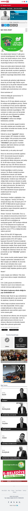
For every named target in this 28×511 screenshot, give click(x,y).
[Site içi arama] (19, 502)
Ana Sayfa (4, 490)
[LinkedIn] (8, 25)
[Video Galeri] (24, 1)
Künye (12, 490)
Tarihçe (24, 490)
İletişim (14, 492)
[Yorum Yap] (16, 25)
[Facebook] (2, 25)
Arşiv (9, 490)
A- (26, 31)
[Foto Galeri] (26, 1)
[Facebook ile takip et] (8, 502)
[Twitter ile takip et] (11, 502)
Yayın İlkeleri (18, 490)
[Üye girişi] (16, 502)
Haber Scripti (13, 505)
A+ (26, 29)
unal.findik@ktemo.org (19, 15)
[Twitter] (5, 25)
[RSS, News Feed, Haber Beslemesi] (14, 502)
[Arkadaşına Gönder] (11, 25)
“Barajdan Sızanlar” (6, 5)
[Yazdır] (14, 25)
